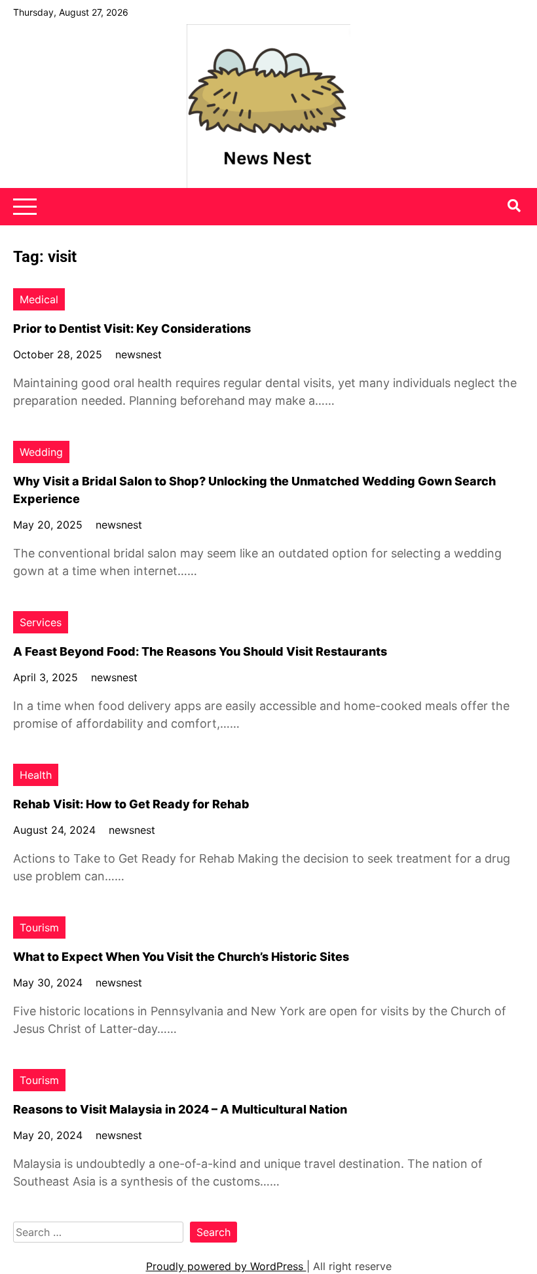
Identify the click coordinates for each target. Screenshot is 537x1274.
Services (41, 622)
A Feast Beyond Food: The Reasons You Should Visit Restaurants (200, 651)
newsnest (138, 354)
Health (36, 774)
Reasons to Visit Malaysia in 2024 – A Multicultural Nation (180, 1109)
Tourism (39, 927)
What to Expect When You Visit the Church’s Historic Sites (181, 957)
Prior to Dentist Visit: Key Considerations (132, 328)
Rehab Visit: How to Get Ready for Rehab (131, 804)
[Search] (514, 206)
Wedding (41, 452)
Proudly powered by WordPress (226, 1266)
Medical (39, 299)
